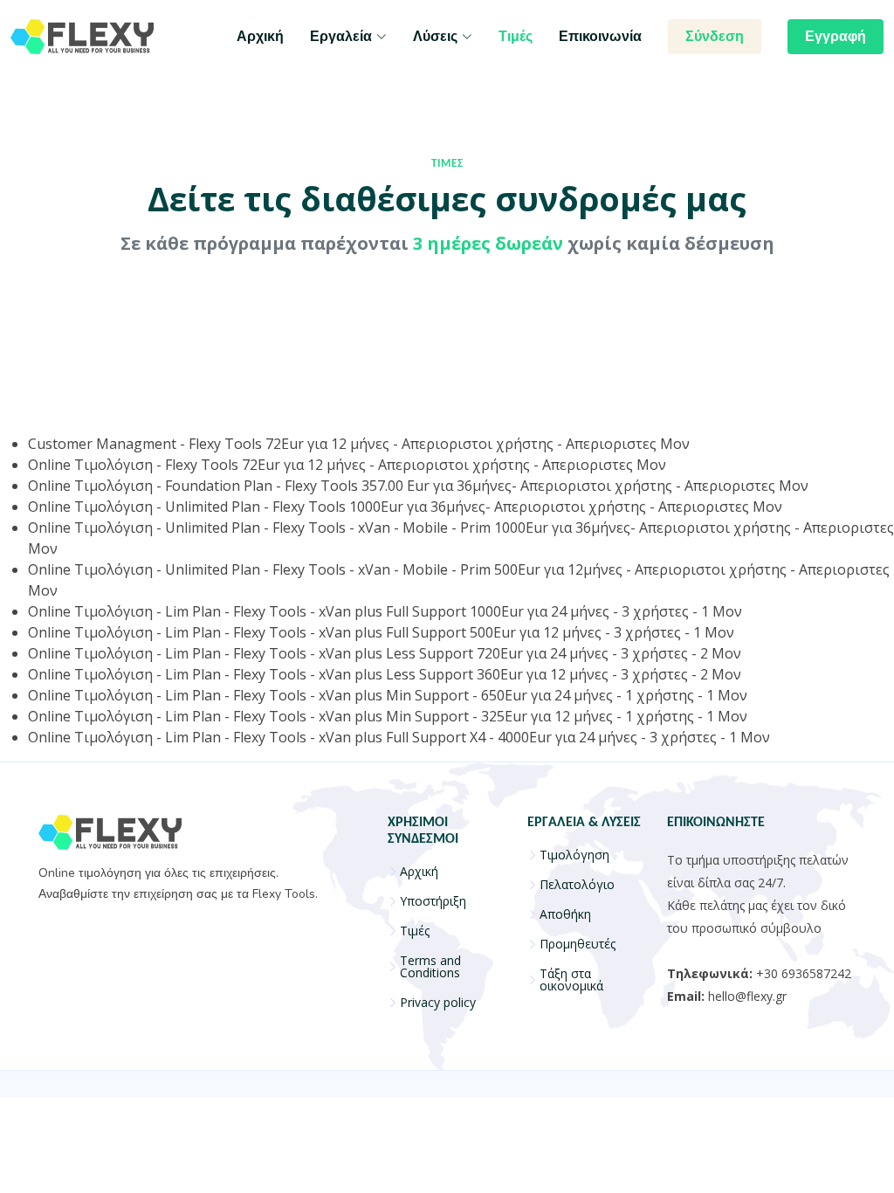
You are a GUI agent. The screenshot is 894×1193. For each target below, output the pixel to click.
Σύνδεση (714, 36)
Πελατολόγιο (577, 885)
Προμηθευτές (577, 944)
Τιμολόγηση (574, 855)
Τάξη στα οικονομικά (571, 980)
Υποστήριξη (433, 901)
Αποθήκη (565, 914)
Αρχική (260, 36)
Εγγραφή (835, 36)
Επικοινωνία (600, 36)
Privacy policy (438, 1002)
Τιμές (516, 36)
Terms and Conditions (430, 967)
